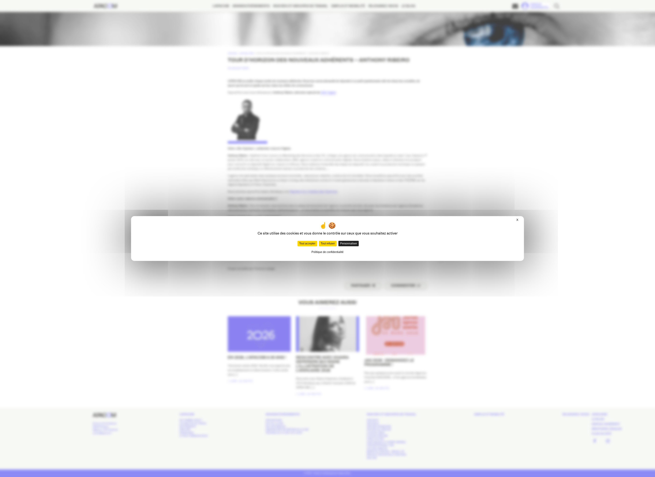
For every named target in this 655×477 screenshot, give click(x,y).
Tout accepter (307, 243)
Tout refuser (328, 243)
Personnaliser (348, 243)
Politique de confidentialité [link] (327, 252)
